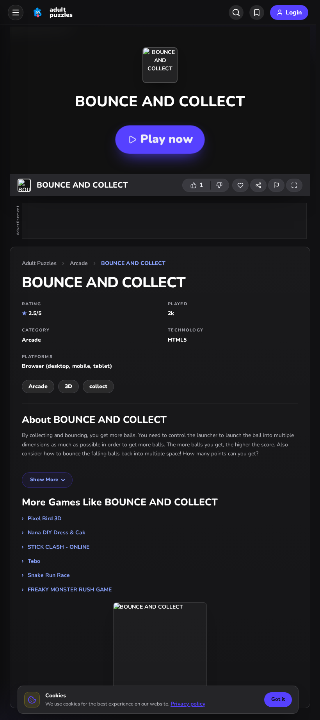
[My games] (256, 12)
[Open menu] (15, 12)
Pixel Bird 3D (45, 518)
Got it (278, 699)
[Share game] (258, 185)
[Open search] (236, 12)
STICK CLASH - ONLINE (58, 547)
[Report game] (276, 185)
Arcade (79, 263)
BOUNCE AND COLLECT (133, 263)
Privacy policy (188, 703)
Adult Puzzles (39, 263)
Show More (44, 479)
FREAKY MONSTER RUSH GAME (70, 589)
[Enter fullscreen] (294, 185)
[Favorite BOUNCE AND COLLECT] (240, 185)
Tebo (34, 561)
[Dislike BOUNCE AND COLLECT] (219, 185)
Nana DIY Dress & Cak (56, 532)
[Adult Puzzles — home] (52, 12)
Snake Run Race (49, 575)
